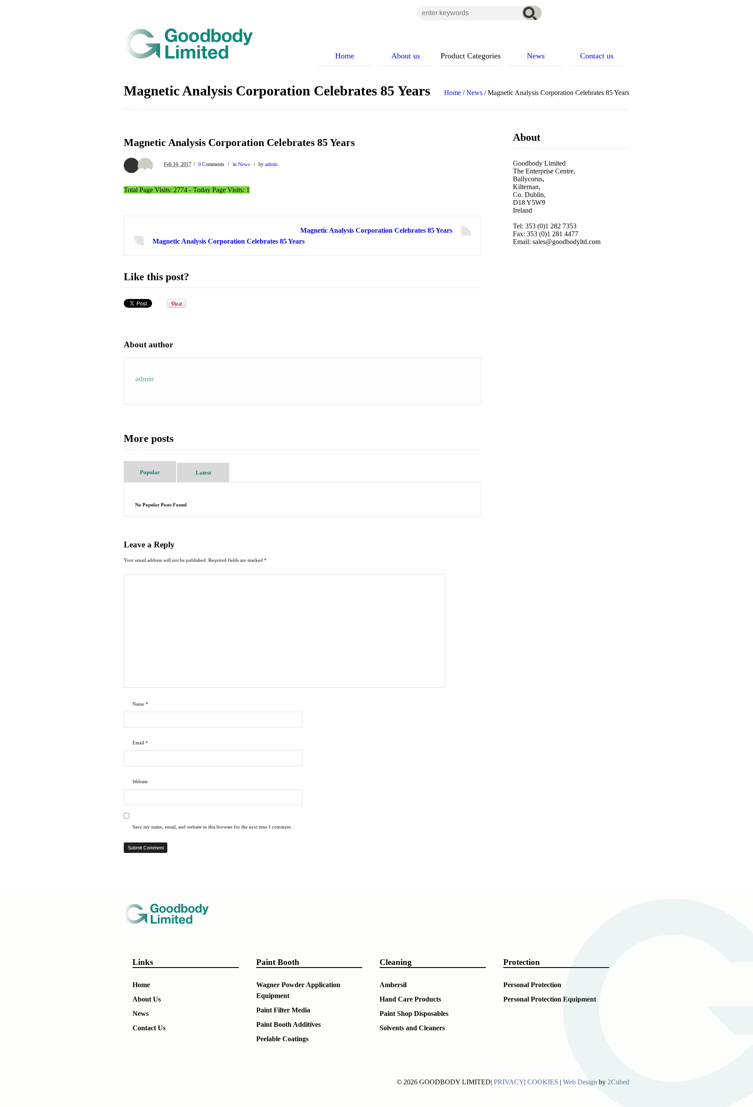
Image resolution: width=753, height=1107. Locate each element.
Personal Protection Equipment (549, 999)
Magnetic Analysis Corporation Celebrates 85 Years (376, 230)
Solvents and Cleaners (412, 1028)
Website (140, 781)
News (474, 92)
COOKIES (542, 1082)
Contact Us (149, 1028)
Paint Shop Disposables (414, 1013)
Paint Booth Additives (288, 1024)
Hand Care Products (410, 999)
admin (271, 164)
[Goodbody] (185, 43)
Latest (203, 472)
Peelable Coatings (282, 1038)
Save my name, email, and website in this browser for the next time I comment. (212, 826)
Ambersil (393, 984)
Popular (150, 472)
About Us (146, 999)
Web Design (580, 1082)
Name (140, 703)
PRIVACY (509, 1082)
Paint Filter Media (283, 1010)
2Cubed (618, 1082)
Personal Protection (532, 984)
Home (452, 92)
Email (140, 742)
